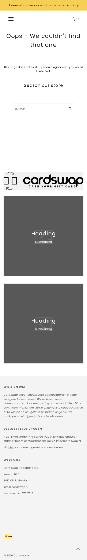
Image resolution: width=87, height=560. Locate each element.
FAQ (46, 436)
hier (11, 447)
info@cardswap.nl (68, 441)
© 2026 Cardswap (16, 555)
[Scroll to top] (78, 549)
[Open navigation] (11, 19)
